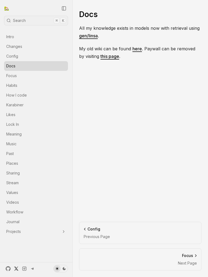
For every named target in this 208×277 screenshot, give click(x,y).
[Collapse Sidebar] (64, 8)
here (137, 48)
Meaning (14, 134)
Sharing (13, 173)
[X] (16, 269)
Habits (11, 85)
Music (11, 143)
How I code (16, 95)
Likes (10, 114)
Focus (11, 75)
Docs (10, 66)
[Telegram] (32, 269)
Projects (13, 231)
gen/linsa (88, 35)
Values (12, 192)
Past (10, 153)
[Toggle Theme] (60, 268)
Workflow (14, 212)
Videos (12, 202)
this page (109, 56)
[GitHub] (8, 269)
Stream (12, 182)
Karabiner (15, 105)
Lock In (12, 124)
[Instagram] (24, 269)
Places (12, 163)
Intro (10, 36)
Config (12, 56)
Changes (14, 46)
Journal (13, 221)
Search (38, 20)
